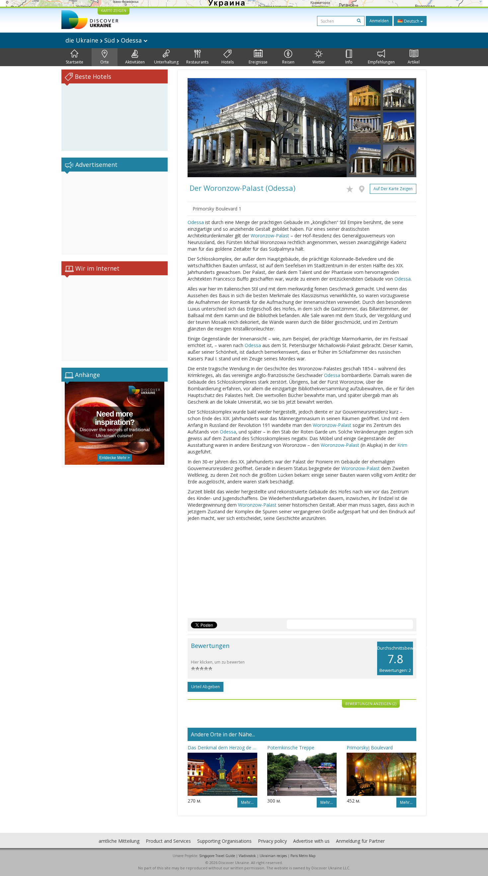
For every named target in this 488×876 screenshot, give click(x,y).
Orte (104, 62)
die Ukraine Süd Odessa (104, 40)
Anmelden (379, 21)
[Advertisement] (114, 213)
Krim (402, 445)
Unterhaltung (166, 62)
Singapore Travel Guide (217, 855)
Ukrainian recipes (273, 855)
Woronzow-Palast (270, 235)
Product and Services (168, 841)
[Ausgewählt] (351, 188)
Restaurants (197, 62)
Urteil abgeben (205, 686)
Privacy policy (272, 841)
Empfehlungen (381, 62)
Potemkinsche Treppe (290, 747)
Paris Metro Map (302, 855)
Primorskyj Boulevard (370, 747)
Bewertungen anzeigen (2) (370, 703)
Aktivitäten (135, 62)
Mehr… (247, 802)
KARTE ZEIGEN (113, 10)
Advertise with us (311, 841)
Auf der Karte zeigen (393, 188)
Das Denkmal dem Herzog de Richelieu (222, 747)
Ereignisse (258, 62)
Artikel (414, 62)
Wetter (318, 62)
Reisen (288, 62)
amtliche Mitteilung (119, 841)
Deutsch (411, 21)
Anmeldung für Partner (360, 841)
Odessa (196, 222)
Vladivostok (247, 855)
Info (349, 62)
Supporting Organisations (224, 841)
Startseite (74, 62)
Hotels (227, 62)
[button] (199, 127)
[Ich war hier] (363, 188)
